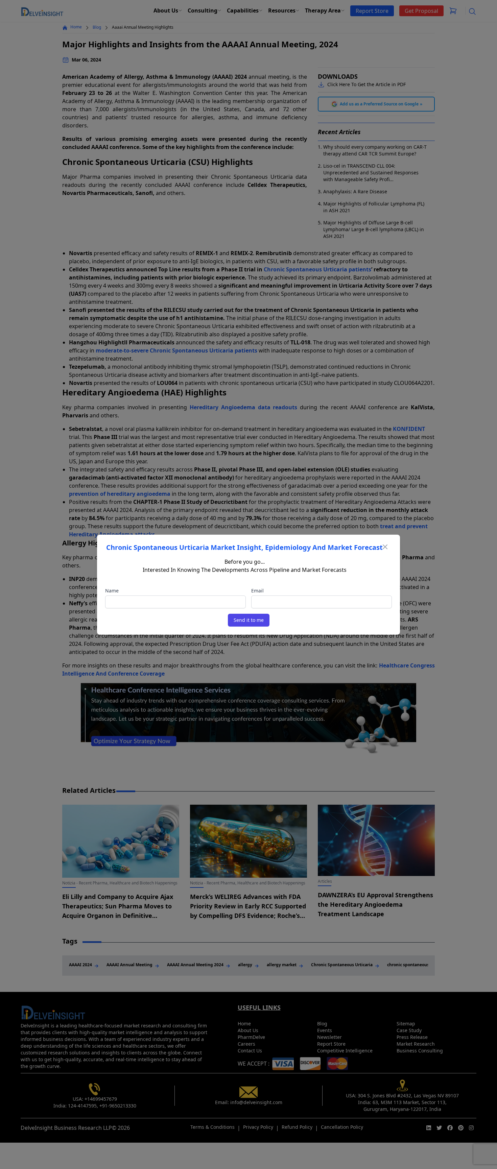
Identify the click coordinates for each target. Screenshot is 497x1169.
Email (257, 590)
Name (112, 590)
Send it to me (249, 620)
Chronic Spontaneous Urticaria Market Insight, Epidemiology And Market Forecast (244, 547)
